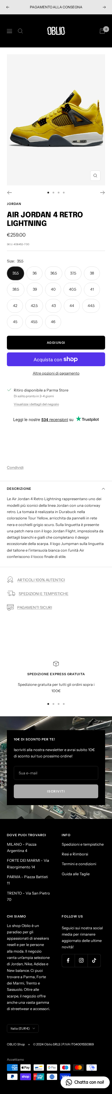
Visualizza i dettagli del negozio (36, 404)
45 (15, 321)
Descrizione (19, 489)
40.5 (72, 289)
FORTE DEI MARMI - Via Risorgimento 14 (28, 863)
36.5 (53, 273)
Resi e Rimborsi (75, 854)
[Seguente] (102, 193)
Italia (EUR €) (20, 1028)
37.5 (73, 273)
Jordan (14, 204)
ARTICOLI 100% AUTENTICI (41, 579)
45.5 (34, 321)
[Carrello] (102, 31)
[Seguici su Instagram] (81, 960)
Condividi (15, 467)
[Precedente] (9, 193)
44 (71, 305)
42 (15, 305)
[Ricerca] (20, 31)
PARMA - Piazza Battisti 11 (27, 879)
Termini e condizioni (79, 863)
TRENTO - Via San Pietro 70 (28, 896)
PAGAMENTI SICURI (34, 607)
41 (92, 289)
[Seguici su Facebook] (68, 960)
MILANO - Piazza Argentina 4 (21, 847)
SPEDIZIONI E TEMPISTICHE (43, 593)
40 (53, 289)
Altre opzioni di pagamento (56, 373)
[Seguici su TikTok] (94, 960)
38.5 (15, 289)
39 (35, 289)
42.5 (34, 305)
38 (92, 273)
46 (53, 321)
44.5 (91, 305)
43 (53, 305)
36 (34, 273)
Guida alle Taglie (76, 874)
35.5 (15, 273)
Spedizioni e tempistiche (83, 844)
